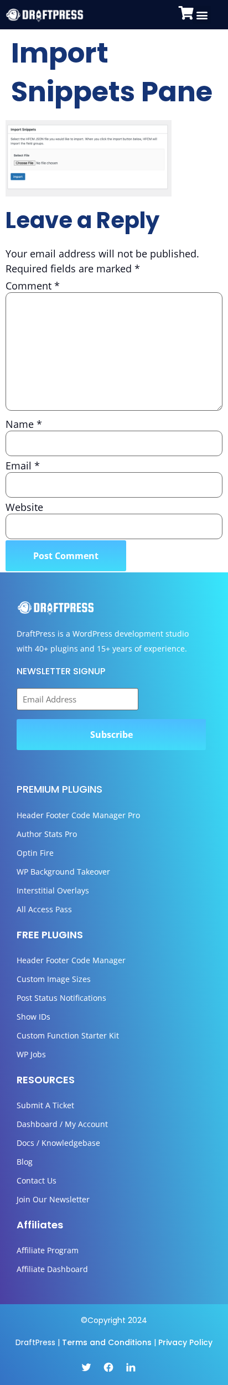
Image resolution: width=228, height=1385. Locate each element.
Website (24, 507)
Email (23, 466)
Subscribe (111, 734)
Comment (33, 286)
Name (24, 424)
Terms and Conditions (107, 1342)
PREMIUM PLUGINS (59, 789)
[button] (202, 15)
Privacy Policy (185, 1342)
